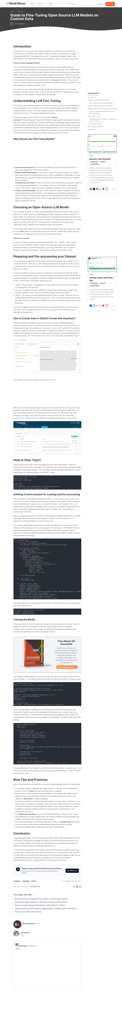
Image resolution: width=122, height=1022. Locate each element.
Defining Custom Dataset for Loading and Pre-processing (103, 120)
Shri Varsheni (20, 24)
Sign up (110, 4)
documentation (19, 418)
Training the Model (95, 124)
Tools (32, 3)
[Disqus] (47, 965)
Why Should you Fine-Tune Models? (101, 103)
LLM (33, 881)
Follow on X (73, 870)
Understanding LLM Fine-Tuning (98, 100)
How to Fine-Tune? (94, 116)
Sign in (100, 4)
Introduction (92, 97)
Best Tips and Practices (95, 126)
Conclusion (91, 129)
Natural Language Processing (67, 59)
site (78, 325)
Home (12, 11)
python (17, 881)
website (69, 266)
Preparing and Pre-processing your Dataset (102, 108)
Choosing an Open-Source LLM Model (100, 106)
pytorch (26, 881)
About (51, 3)
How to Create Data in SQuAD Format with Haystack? (101, 112)
